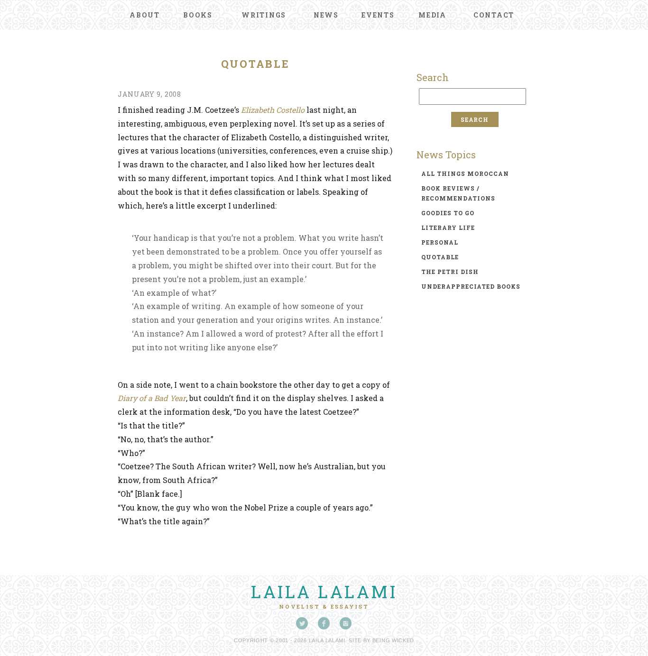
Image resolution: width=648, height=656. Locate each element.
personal (439, 242)
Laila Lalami (324, 591)
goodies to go (447, 213)
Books (198, 14)
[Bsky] (302, 623)
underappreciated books (470, 286)
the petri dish (450, 271)
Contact (493, 14)
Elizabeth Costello (273, 110)
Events (378, 14)
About (145, 14)
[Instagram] (346, 623)
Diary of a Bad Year (152, 398)
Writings (263, 14)
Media (432, 14)
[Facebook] (324, 623)
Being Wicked (393, 640)
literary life (448, 227)
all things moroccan (465, 173)
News (326, 14)
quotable (440, 257)
